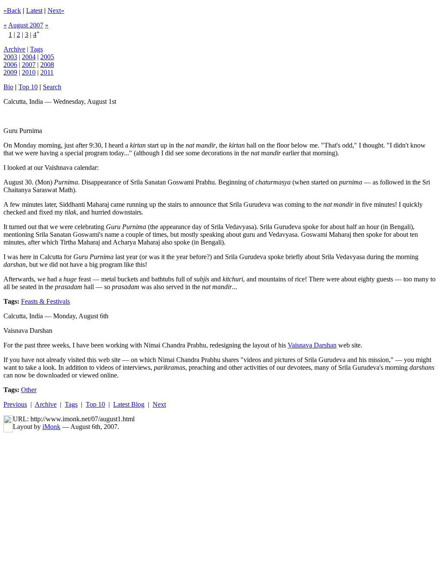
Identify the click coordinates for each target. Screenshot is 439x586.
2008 (47, 64)
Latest (34, 10)
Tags (36, 49)
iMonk (51, 426)
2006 (10, 64)
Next (159, 404)
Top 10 (28, 87)
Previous (15, 404)
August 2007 (25, 25)
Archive (14, 49)
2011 (47, 72)
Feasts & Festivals (45, 301)
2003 (10, 56)
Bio (8, 87)
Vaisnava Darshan (312, 345)
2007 (29, 64)
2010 (29, 72)
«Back (12, 10)
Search (52, 87)
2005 (47, 56)
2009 (10, 72)
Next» (56, 10)
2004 (29, 56)
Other (28, 389)
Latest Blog (128, 404)
